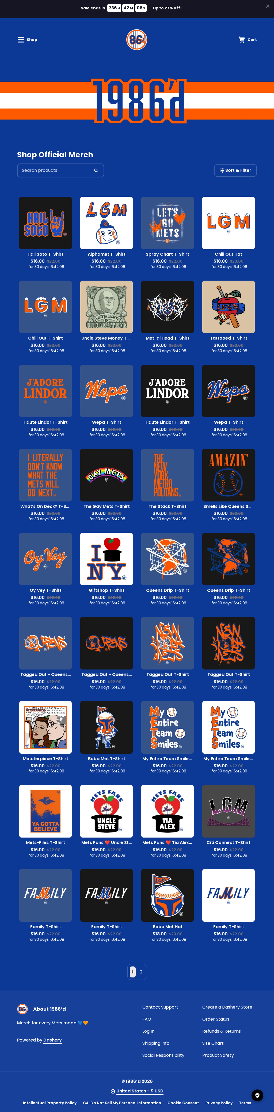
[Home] (136, 39)
